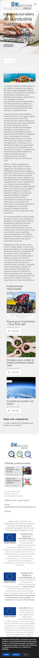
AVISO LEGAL (13, 522)
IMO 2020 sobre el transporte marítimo (19, 90)
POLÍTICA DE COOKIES (25, 524)
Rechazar (16, 654)
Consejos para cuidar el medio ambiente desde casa (20, 363)
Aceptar (6, 654)
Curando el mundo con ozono (20, 402)
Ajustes (26, 654)
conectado (25, 423)
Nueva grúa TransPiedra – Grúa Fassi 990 (21, 323)
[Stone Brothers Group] (22, 5)
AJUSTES (5, 649)
